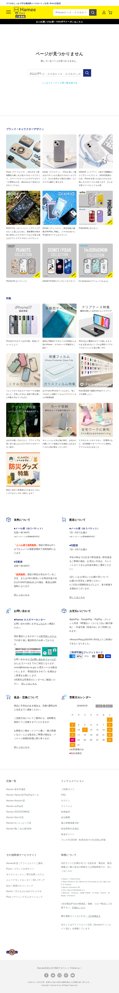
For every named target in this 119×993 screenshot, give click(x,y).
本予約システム (48, 636)
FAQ (63, 794)
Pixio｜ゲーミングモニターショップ (24, 896)
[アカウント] (104, 12)
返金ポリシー (68, 834)
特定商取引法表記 (70, 828)
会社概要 (65, 817)
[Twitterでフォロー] (53, 975)
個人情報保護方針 (70, 822)
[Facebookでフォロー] (46, 975)
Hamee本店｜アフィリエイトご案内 (24, 863)
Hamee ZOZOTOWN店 (18, 811)
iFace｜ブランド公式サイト (20, 868)
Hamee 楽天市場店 (16, 789)
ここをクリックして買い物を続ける (59, 82)
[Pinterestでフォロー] (66, 975)
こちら (41, 623)
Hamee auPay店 (14, 806)
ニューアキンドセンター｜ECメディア (25, 879)
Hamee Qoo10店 (15, 817)
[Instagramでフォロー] (59, 975)
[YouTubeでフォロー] (73, 975)
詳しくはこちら (22, 594)
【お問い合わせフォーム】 (43, 659)
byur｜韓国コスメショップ (19, 885)
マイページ (66, 806)
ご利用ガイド (68, 789)
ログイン (65, 800)
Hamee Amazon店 (15, 800)
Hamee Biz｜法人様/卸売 (19, 828)
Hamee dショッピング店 (18, 822)
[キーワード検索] (87, 73)
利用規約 (65, 811)
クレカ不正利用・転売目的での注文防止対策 (83, 839)
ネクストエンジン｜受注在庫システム (25, 874)
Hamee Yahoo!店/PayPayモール (22, 794)
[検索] (93, 12)
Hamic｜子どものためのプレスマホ (24, 891)
